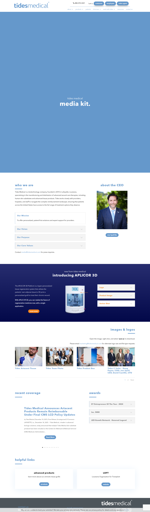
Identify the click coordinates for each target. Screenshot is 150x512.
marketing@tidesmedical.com (91, 344)
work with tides (108, 9)
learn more (34, 311)
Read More (50, 437)
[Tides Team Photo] (59, 366)
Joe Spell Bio (112, 235)
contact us (129, 9)
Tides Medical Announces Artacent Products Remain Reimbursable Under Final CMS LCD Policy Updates (49, 411)
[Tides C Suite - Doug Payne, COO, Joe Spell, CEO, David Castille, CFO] (121, 366)
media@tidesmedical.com (31, 252)
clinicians (96, 9)
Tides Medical (30, 419)
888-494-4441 (79, 3)
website (106, 484)
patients (88, 9)
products (78, 9)
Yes (125, 510)
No (128, 510)
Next (132, 380)
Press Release (52, 419)
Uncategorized (61, 419)
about (69, 9)
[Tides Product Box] (90, 366)
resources (120, 9)
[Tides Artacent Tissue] (28, 366)
